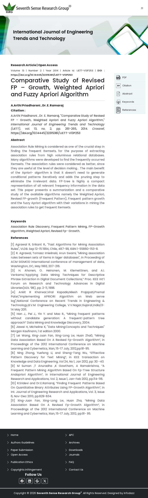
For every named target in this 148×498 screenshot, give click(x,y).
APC (71, 435)
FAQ (71, 462)
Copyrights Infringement (26, 469)
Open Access (19, 454)
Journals (74, 454)
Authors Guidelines (22, 442)
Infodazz (129, 493)
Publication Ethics (22, 462)
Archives (74, 442)
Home (14, 435)
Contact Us (76, 469)
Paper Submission (22, 450)
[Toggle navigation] (142, 7)
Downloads (76, 450)
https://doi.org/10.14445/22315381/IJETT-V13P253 (45, 133)
